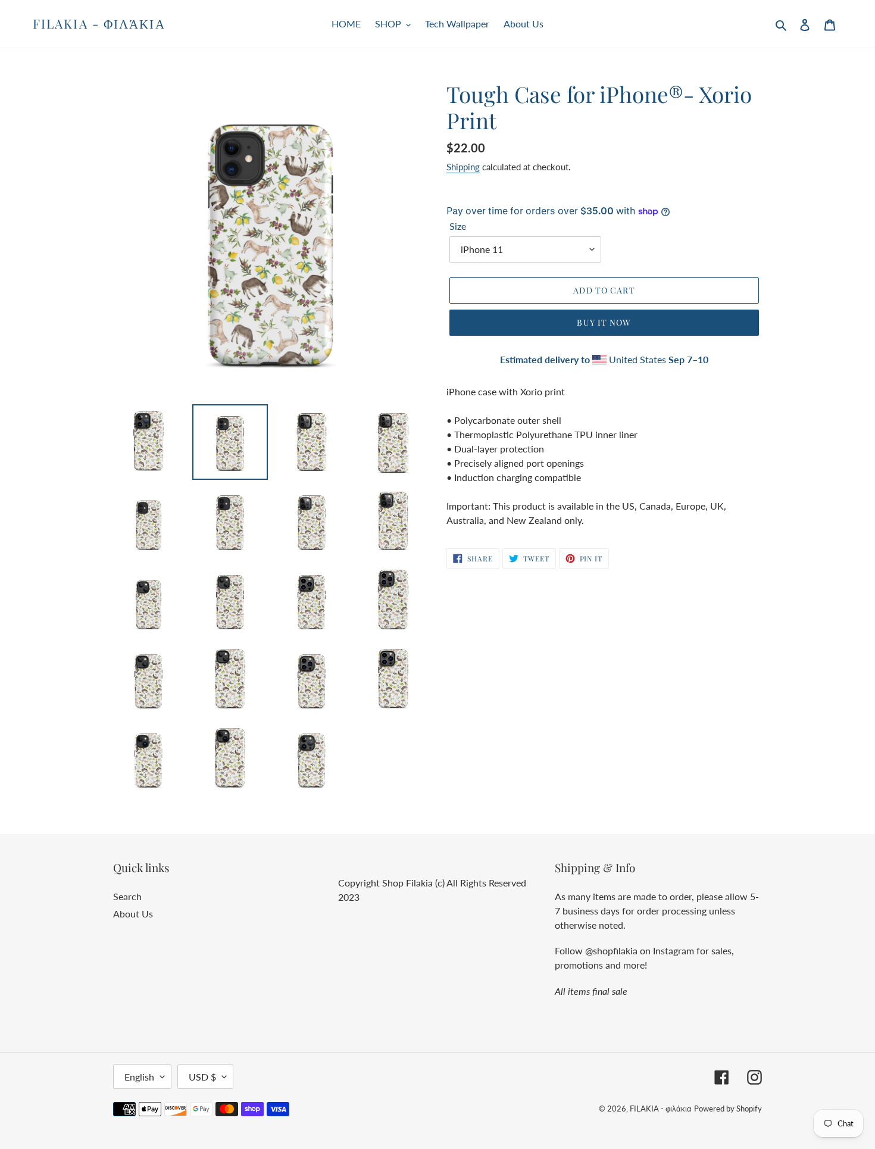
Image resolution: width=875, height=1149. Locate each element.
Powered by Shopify (728, 1108)
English (139, 1076)
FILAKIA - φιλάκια (99, 23)
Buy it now (604, 322)
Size (457, 226)
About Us (133, 913)
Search (127, 896)
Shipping (463, 166)
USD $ (202, 1076)
